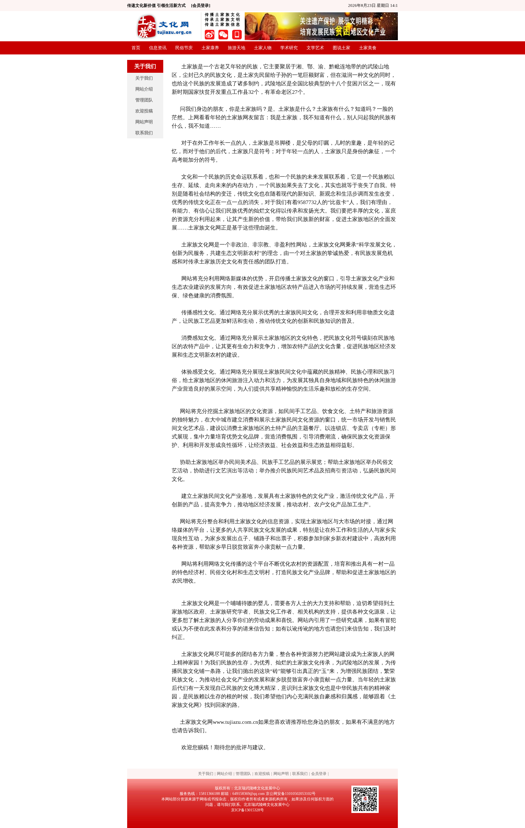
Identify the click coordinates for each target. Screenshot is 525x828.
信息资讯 (158, 47)
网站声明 (144, 122)
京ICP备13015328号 (247, 810)
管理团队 (144, 100)
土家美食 (368, 47)
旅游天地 (236, 47)
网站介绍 (144, 89)
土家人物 (263, 47)
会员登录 (318, 774)
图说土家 (341, 47)
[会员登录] (200, 5)
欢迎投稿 (144, 111)
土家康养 (210, 47)
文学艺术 (315, 47)
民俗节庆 (184, 47)
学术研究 (289, 47)
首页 (136, 47)
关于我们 (144, 78)
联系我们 (144, 132)
